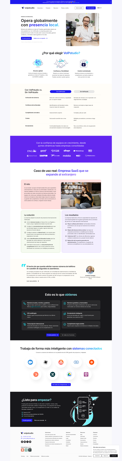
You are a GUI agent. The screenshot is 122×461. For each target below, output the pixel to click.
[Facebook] (25, 442)
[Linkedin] (22, 442)
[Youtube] (30, 442)
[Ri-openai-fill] (26, 449)
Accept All (114, 455)
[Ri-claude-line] (22, 449)
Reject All (106, 455)
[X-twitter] (27, 442)
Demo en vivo (75, 2)
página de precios (35, 306)
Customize (97, 455)
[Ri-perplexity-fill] (29, 449)
